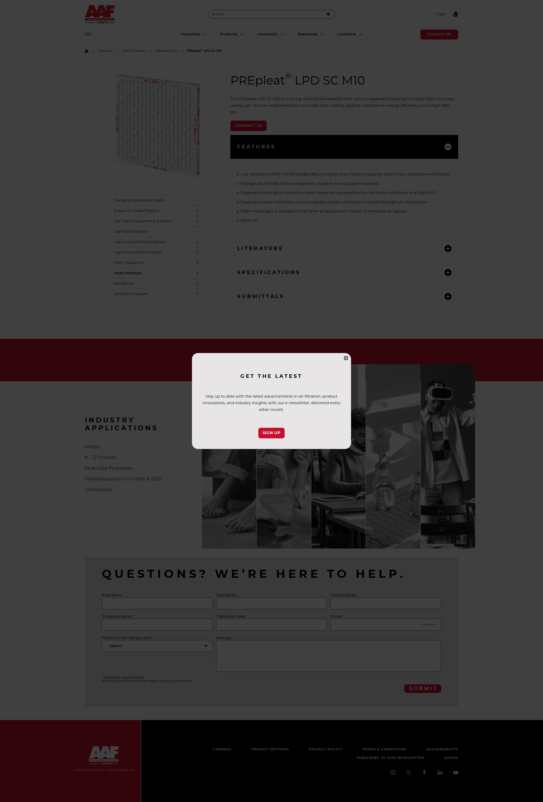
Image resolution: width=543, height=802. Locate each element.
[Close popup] (346, 358)
